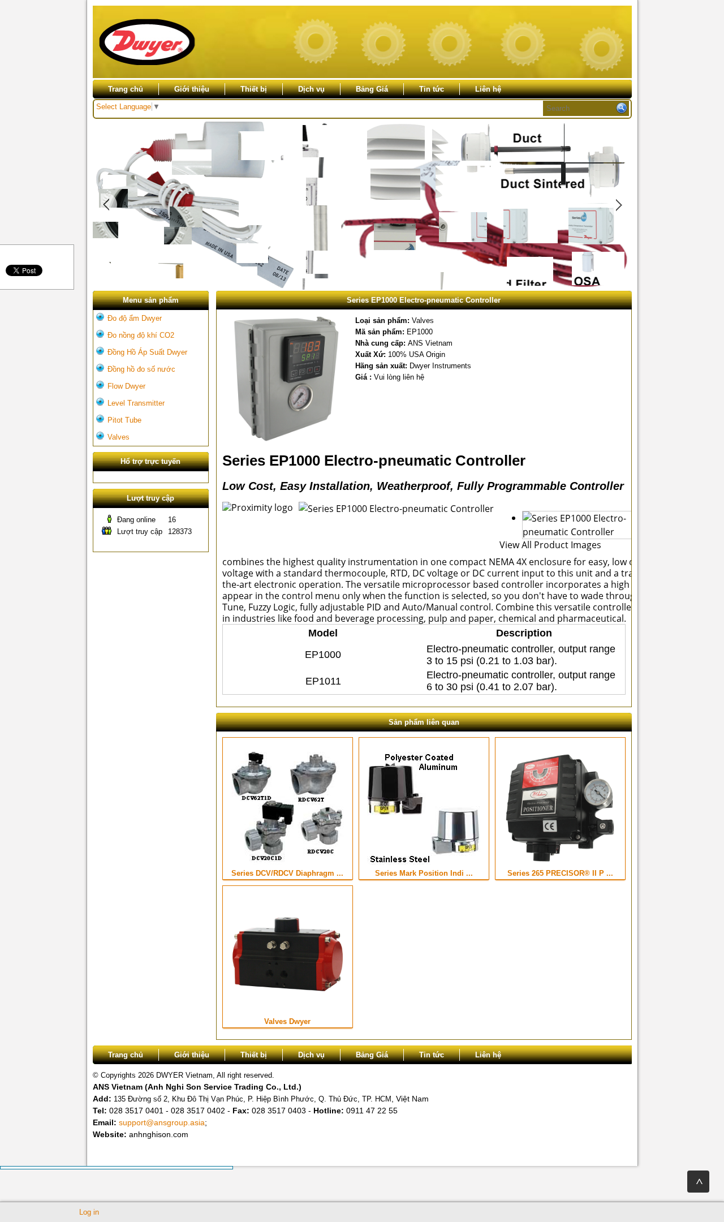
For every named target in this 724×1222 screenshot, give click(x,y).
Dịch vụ (311, 89)
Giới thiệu (191, 89)
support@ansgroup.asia (162, 1122)
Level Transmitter (136, 403)
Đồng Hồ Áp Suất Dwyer (147, 352)
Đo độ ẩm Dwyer (134, 318)
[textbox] (586, 108)
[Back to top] (698, 1182)
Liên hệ (488, 89)
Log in (89, 1212)
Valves (118, 437)
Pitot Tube (124, 420)
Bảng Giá (372, 89)
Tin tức (431, 89)
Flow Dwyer (126, 386)
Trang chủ (125, 89)
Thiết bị (253, 89)
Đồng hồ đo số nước (141, 369)
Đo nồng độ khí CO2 (140, 335)
